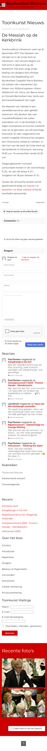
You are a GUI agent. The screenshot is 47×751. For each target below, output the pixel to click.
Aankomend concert (13, 478)
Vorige (6, 202)
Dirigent (6, 563)
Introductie (8, 551)
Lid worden (8, 575)
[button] (3, 5)
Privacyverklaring (12, 592)
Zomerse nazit (10, 506)
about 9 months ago (17, 438)
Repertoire (8, 557)
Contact (6, 545)
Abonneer (9, 633)
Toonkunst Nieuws (12, 472)
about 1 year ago (15, 459)
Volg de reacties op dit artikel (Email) (22, 211)
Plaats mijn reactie (35, 345)
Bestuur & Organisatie (14, 569)
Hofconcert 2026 (11, 531)
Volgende (40, 202)
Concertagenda (10, 484)
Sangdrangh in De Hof (14, 510)
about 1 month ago (16, 375)
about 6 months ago (17, 417)
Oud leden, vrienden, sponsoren (23, 626)
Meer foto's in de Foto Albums (28, 728)
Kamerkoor (8, 580)
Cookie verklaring (12, 586)
